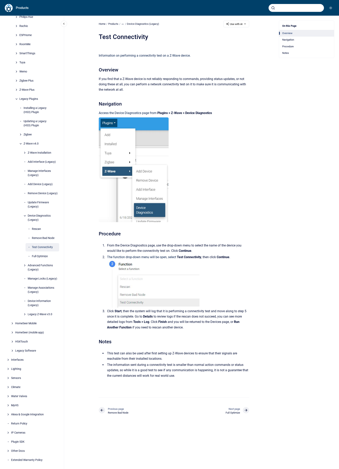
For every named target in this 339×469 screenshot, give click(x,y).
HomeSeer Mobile (26, 323)
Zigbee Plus (26, 80)
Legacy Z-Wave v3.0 (40, 314)
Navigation (288, 39)
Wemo (23, 71)
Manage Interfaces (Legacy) (39, 173)
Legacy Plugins (28, 99)
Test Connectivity (42, 247)
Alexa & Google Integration (27, 414)
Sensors (16, 378)
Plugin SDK (18, 441)
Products (22, 8)
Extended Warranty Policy (27, 460)
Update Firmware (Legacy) (38, 204)
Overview (287, 33)
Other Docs (18, 451)
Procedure (288, 46)
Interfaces (17, 360)
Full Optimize (40, 256)
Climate (15, 387)
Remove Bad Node (43, 238)
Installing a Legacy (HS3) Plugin (35, 110)
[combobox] (296, 8)
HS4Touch (21, 341)
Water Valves (19, 396)
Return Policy (19, 423)
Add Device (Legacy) (40, 184)
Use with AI (236, 24)
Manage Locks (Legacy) (42, 278)
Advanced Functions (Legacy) (40, 267)
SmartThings (27, 53)
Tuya (22, 62)
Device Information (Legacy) (39, 303)
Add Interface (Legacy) (42, 162)
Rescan (36, 229)
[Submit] (273, 8)
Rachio (23, 26)
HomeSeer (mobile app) (29, 332)
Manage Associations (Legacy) (41, 290)
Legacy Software (25, 350)
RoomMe (24, 44)
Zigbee (28, 134)
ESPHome (25, 35)
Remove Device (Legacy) (43, 193)
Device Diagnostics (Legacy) (39, 218)
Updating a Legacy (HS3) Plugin (35, 123)
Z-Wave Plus (26, 89)
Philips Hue (26, 17)
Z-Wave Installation (39, 152)
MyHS (14, 405)
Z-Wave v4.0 (31, 143)
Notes (285, 52)
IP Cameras (18, 432)
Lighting (16, 369)
